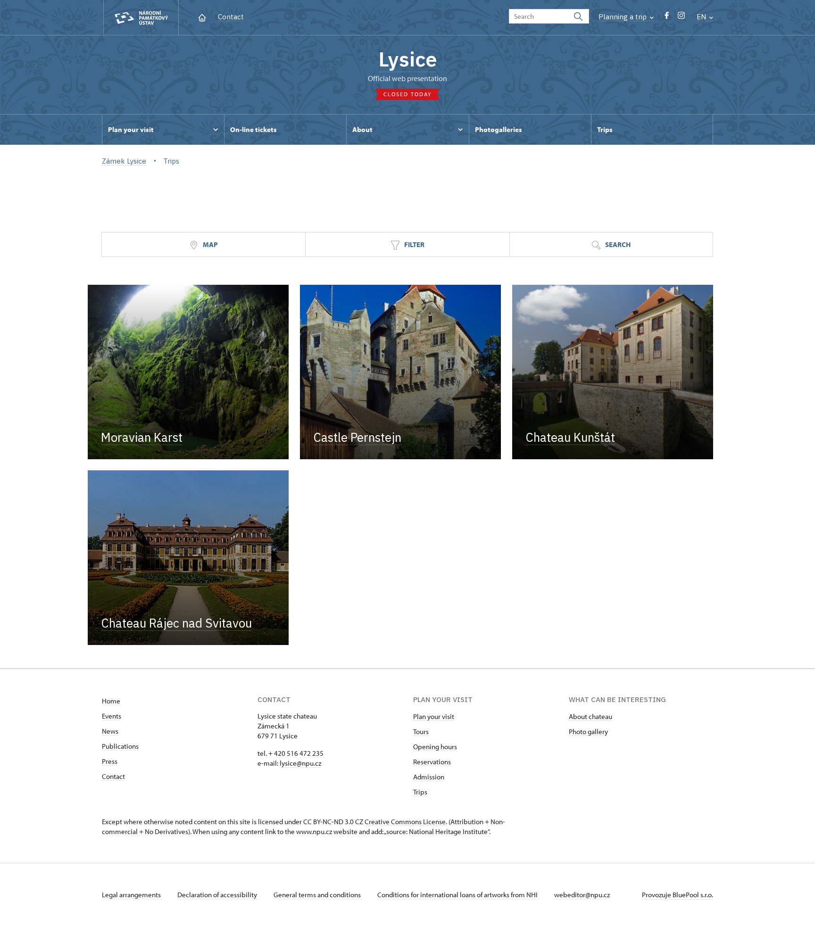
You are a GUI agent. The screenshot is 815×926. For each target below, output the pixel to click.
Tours (421, 731)
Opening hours (435, 746)
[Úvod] (202, 16)
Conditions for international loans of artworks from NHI (458, 894)
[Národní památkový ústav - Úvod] (141, 17)
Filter (413, 244)
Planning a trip (624, 16)
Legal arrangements (132, 894)
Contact (231, 16)
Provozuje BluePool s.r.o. (677, 894)
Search (617, 244)
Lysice (407, 59)
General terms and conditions (318, 894)
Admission (428, 776)
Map (209, 244)
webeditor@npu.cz (582, 894)
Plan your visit (433, 716)
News (110, 731)
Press (109, 761)
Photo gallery (588, 731)
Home (111, 700)
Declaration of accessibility (217, 894)
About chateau (590, 716)
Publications (120, 746)
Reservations (432, 761)
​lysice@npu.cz (300, 763)
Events (111, 715)
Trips (420, 791)
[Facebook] (666, 18)
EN (702, 16)
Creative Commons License (405, 821)
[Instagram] (681, 18)
